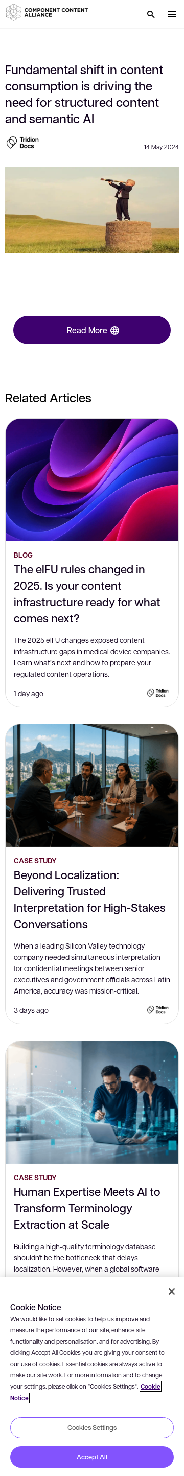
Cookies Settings (92, 1427)
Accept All (92, 1456)
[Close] (171, 1291)
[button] (48, 12)
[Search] (150, 14)
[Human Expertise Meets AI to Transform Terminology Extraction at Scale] (92, 1102)
